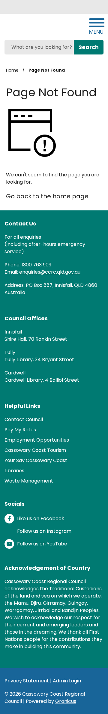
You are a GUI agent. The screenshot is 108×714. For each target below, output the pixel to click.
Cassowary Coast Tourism (35, 450)
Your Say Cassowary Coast (35, 460)
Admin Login (67, 680)
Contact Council (23, 419)
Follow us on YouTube (42, 543)
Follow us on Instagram (44, 531)
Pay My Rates (20, 429)
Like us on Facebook (40, 518)
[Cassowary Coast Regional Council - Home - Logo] (34, 26)
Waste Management (28, 480)
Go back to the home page (47, 196)
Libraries (14, 470)
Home (12, 70)
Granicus (65, 701)
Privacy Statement (26, 680)
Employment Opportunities (36, 439)
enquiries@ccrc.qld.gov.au (49, 272)
